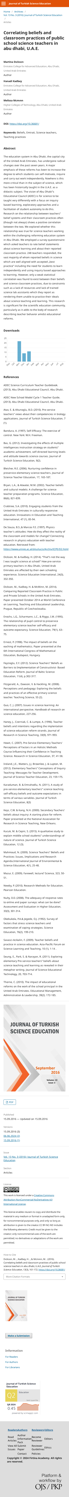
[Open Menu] (3, 3)
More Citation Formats (18, 1276)
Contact (22, 1453)
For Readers (11, 1356)
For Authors (11, 1362)
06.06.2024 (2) (12, 1136)
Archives (18, 11)
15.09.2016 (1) (12, 1140)
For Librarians (12, 1367)
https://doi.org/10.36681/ (24, 123)
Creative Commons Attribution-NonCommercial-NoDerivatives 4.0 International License (29, 1200)
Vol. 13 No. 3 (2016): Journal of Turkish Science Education (33, 15)
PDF (10, 1102)
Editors (48, 1438)
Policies (36, 1453)
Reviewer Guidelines (38, 1447)
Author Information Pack (25, 1439)
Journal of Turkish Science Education (30, 3)
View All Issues (12, 1447)
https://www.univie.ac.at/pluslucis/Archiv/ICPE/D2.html (36, 549)
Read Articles (12, 1438)
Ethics (47, 1447)
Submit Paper (22, 1447)
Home (7, 11)
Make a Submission (19, 1335)
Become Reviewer (37, 1438)
